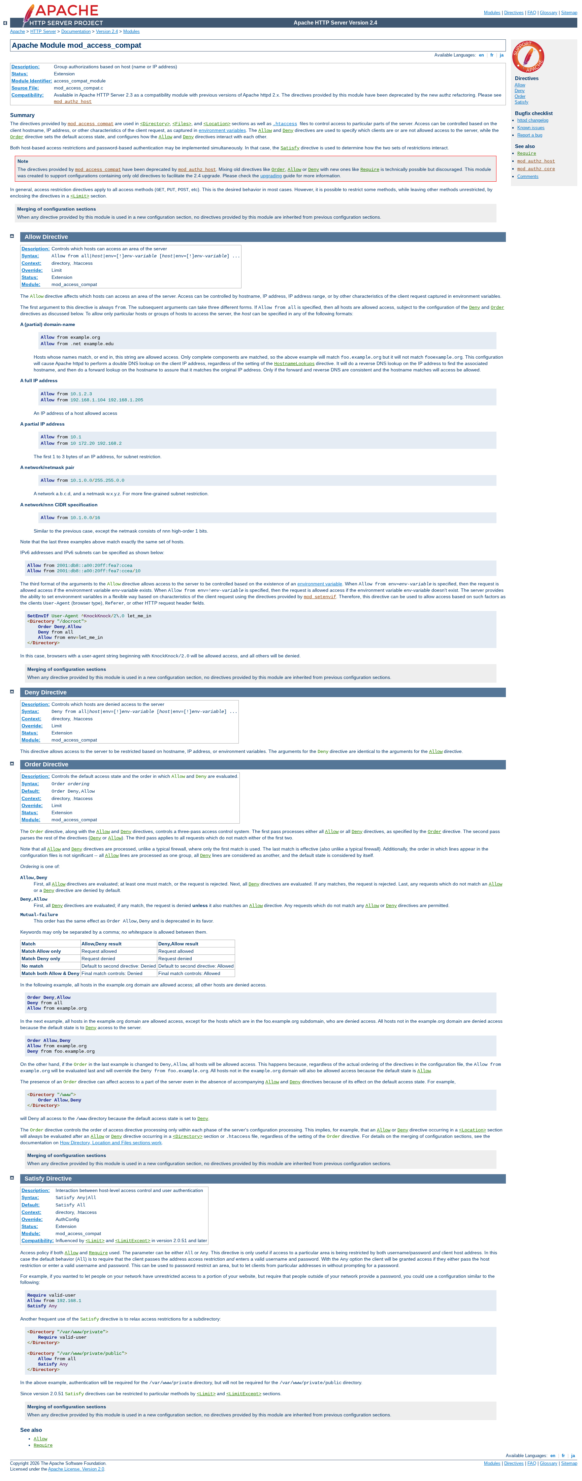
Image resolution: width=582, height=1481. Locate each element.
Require (369, 169)
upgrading (271, 175)
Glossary (548, 12)
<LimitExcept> (132, 1240)
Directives (514, 12)
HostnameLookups (294, 363)
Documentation (76, 31)
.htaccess (285, 124)
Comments (528, 176)
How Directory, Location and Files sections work (111, 1142)
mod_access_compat (91, 124)
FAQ (531, 12)
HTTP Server (43, 31)
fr (492, 55)
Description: (25, 66)
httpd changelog (532, 120)
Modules (492, 12)
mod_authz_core (536, 169)
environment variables (222, 130)
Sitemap (569, 12)
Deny (288, 130)
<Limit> (79, 196)
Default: (31, 791)
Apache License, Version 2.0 (76, 1469)
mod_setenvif (320, 597)
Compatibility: (27, 95)
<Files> (181, 124)
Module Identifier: (31, 80)
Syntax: (30, 255)
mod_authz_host (73, 101)
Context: (31, 263)
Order (17, 137)
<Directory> (155, 124)
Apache (17, 31)
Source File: (25, 88)
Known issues (531, 127)
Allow (265, 130)
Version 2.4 (107, 31)
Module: (31, 284)
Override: (32, 270)
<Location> (216, 124)
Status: (19, 73)
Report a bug (529, 135)
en (481, 55)
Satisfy (290, 148)
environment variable (319, 583)
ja (501, 55)
